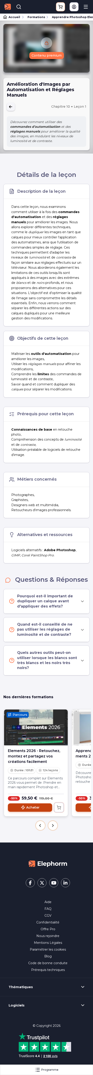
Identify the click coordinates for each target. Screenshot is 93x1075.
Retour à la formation (11, 107)
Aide (47, 902)
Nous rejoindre (47, 936)
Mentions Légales (48, 943)
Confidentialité (47, 922)
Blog (48, 956)
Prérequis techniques (48, 970)
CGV (47, 916)
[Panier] (60, 6)
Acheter (33, 807)
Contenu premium (47, 55)
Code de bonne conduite (47, 963)
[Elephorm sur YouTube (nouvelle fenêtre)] (53, 882)
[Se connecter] (74, 6)
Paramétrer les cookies (48, 949)
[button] (40, 825)
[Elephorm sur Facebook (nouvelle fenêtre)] (30, 882)
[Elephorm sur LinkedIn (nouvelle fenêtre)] (65, 882)
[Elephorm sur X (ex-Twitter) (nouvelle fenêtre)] (41, 882)
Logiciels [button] (17, 1005)
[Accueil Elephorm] (48, 863)
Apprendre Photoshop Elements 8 (70, 17)
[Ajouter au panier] (59, 807)
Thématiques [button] (21, 987)
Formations (36, 17)
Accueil (14, 17)
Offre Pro (48, 929)
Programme (49, 1069)
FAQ (47, 909)
